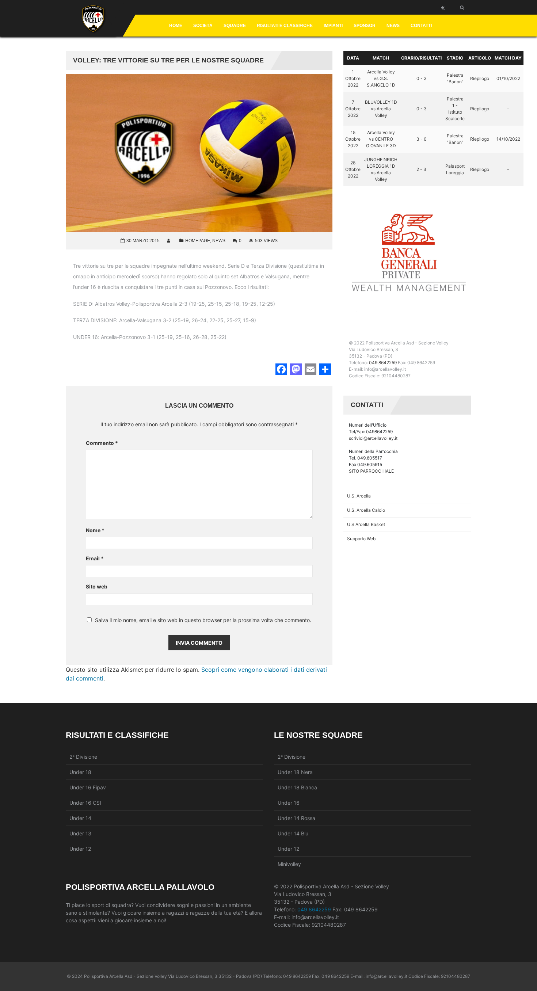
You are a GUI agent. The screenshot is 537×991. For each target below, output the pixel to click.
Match (381, 58)
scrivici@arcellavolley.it (373, 438)
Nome (95, 530)
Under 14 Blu (293, 833)
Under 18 (80, 772)
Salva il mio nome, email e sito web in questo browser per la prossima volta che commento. (203, 620)
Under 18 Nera (295, 772)
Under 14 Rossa (296, 818)
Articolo (479, 58)
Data (353, 58)
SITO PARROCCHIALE (371, 471)
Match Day (508, 58)
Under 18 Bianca (297, 787)
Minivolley (289, 864)
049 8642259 (383, 362)
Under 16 (289, 803)
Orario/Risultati (421, 58)
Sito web (96, 586)
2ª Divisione (83, 757)
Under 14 (80, 818)
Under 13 (80, 833)
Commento (102, 443)
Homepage (197, 240)
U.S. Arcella (359, 496)
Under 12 (80, 849)
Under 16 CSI (85, 803)
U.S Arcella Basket (366, 524)
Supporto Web (361, 538)
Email (95, 558)
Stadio (455, 58)
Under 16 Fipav (87, 787)
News (218, 240)
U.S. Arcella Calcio (366, 510)
